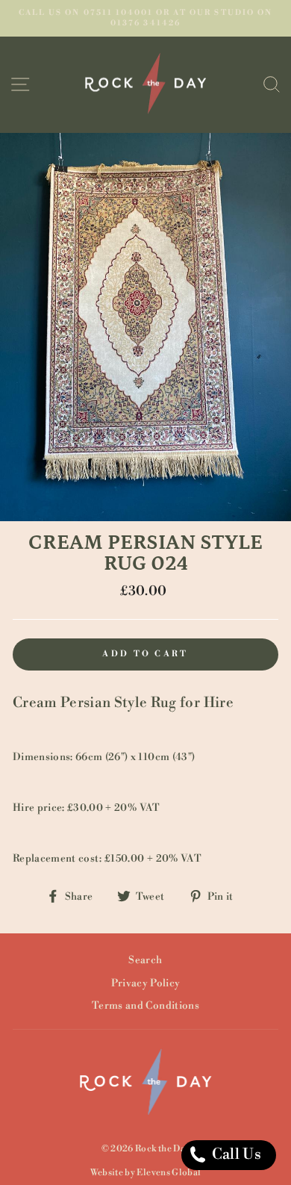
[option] (145, 18)
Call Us (234, 1154)
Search (145, 960)
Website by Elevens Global (145, 1172)
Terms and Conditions (145, 1005)
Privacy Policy (146, 983)
